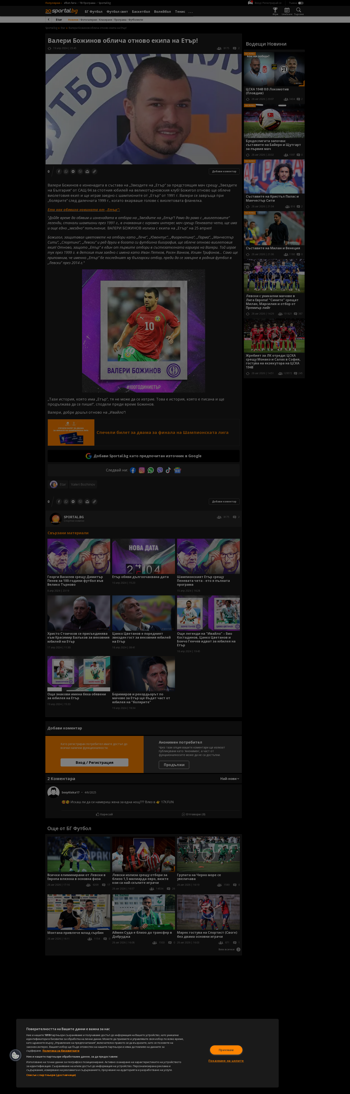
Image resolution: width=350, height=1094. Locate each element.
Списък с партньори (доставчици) (51, 1075)
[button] (15, 1055)
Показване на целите (226, 1061)
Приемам (226, 1050)
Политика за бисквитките (61, 1050)
